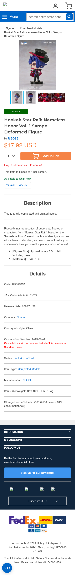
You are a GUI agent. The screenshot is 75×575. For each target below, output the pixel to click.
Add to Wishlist (19, 185)
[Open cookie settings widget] (7, 568)
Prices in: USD (37, 501)
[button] (63, 47)
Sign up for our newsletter (37, 473)
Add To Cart (51, 156)
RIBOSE (13, 138)
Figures (10, 28)
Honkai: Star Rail (24, 358)
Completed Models (31, 28)
